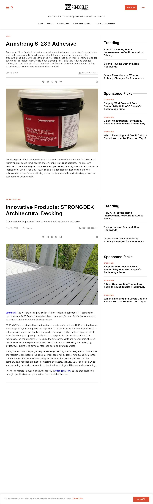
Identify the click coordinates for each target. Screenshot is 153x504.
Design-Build (63, 23)
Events (50, 23)
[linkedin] (47, 81)
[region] (76, 499)
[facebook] (43, 81)
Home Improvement (82, 23)
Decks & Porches (13, 199)
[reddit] (56, 81)
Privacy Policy (78, 498)
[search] (12, 7)
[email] (60, 81)
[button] (7, 7)
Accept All (141, 499)
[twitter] (52, 81)
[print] (97, 81)
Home (8, 36)
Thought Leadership (105, 23)
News (40, 23)
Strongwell (11, 312)
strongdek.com (63, 371)
